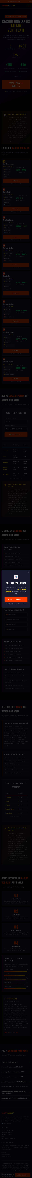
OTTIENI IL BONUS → (16, 599)
